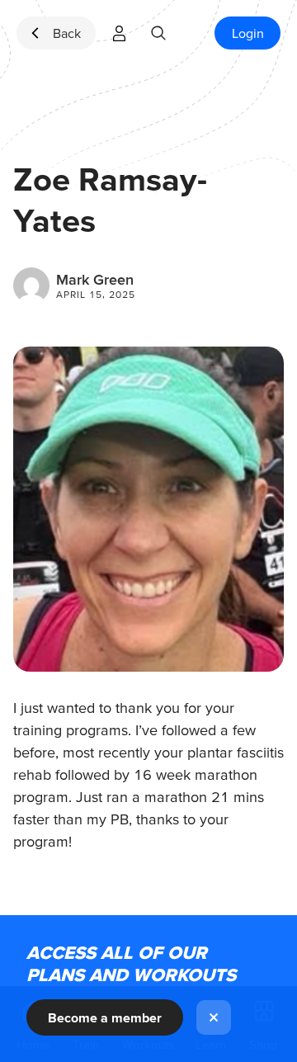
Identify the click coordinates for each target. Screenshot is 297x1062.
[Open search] (158, 33)
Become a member (105, 1017)
